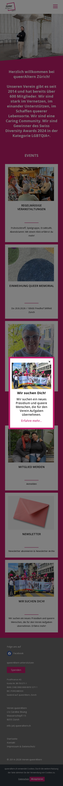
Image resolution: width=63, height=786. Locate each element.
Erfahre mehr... (31, 421)
